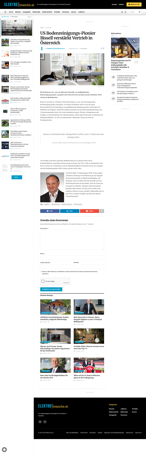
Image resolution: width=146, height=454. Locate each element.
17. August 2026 (79, 380)
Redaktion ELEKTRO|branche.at (56, 48)
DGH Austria (78, 204)
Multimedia (36, 12)
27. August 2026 (79, 324)
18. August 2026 (45, 380)
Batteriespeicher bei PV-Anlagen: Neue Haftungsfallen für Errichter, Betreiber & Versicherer (121, 65)
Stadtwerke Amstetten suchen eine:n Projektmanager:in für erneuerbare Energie (20, 155)
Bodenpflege (56, 204)
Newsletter (135, 4)
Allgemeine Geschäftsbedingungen (114, 433)
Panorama (65, 12)
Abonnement (84, 433)
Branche (18, 12)
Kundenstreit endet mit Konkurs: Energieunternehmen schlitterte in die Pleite (128, 99)
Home (11, 12)
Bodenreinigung (67, 204)
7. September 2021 (73, 48)
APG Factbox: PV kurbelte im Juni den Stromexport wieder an (127, 92)
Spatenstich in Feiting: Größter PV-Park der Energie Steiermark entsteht (20, 121)
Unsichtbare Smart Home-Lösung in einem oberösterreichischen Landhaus (20, 133)
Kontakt (114, 4)
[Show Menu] (5, 12)
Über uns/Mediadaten (72, 433)
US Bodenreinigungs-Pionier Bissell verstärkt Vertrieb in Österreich (14, 28)
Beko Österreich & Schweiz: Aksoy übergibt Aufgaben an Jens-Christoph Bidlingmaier (20, 77)
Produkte (57, 12)
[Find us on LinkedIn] (122, 12)
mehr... (17, 177)
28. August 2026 (45, 322)
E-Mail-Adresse (45, 263)
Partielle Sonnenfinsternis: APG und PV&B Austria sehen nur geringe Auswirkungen (127, 78)
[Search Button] (140, 12)
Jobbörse (81, 12)
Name (42, 254)
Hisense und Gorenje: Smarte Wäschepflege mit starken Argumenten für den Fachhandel (21, 88)
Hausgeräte (26, 12)
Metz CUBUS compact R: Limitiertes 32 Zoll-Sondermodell (18, 110)
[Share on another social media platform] (102, 211)
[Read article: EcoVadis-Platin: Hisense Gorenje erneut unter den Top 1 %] (89, 336)
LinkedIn (121, 4)
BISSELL (47, 204)
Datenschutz (129, 433)
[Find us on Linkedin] (40, 422)
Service (73, 12)
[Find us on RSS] (125, 12)
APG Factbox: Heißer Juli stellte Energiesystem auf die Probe (20, 99)
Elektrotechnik (47, 12)
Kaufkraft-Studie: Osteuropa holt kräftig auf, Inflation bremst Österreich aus (21, 52)
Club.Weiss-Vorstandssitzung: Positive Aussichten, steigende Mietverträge (20, 41)
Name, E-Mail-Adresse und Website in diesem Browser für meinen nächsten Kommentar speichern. (69, 273)
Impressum (138, 433)
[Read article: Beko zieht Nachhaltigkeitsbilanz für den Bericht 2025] (55, 365)
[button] (4, 449)
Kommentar (44, 228)
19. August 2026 (79, 351)
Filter (29, 17)
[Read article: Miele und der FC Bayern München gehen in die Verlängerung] (89, 365)
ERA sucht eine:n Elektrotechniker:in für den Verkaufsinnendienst (19, 144)
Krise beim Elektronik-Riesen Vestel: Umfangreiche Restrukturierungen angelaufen (127, 85)
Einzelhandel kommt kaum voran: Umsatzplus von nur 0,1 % (20, 166)
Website (76, 262)
